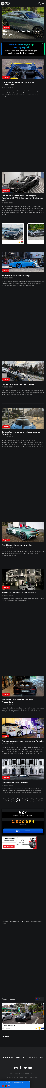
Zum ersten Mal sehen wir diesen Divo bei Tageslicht (21, 433)
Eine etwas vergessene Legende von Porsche (23, 741)
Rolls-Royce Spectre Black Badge (21, 32)
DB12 (15, 1026)
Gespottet (6, 77)
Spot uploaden (24, 831)
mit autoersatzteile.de (17, 921)
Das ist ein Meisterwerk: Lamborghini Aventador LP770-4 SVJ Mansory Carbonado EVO (23, 198)
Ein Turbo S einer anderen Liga (16, 275)
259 (41, 800)
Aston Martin (7, 1026)
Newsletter (36, 1057)
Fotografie (6, 777)
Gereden (6, 27)
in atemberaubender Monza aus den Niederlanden (18, 83)
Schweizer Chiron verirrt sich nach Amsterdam (17, 700)
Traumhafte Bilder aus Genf (15, 782)
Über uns (8, 1057)
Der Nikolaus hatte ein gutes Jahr (17, 545)
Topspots (6, 270)
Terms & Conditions (15, 1077)
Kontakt (21, 1057)
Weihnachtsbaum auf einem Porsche (19, 592)
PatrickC (7, 1028)
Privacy (34, 1077)
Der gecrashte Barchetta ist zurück (18, 384)
